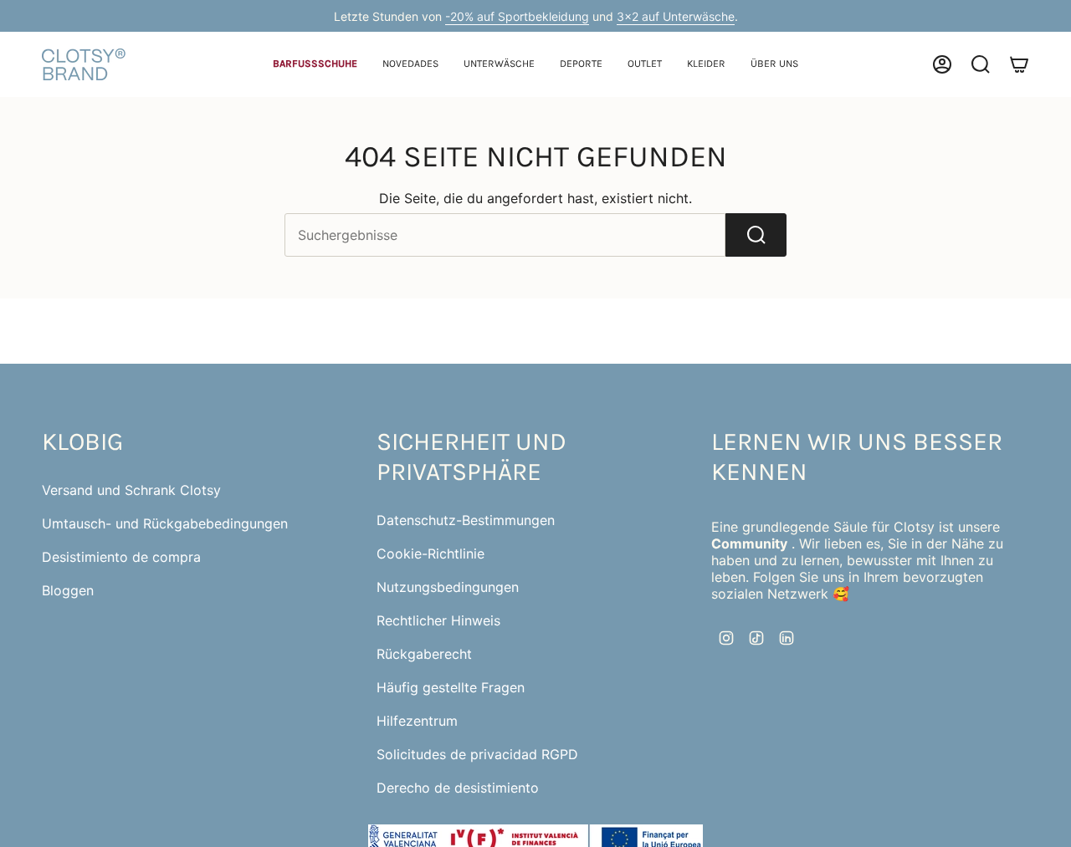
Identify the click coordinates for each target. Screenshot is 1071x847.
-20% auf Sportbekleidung (517, 16)
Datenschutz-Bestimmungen (466, 520)
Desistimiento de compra (121, 557)
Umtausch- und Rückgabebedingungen (165, 523)
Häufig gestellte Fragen (451, 687)
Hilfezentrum (417, 720)
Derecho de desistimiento (458, 787)
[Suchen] (756, 235)
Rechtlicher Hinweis (438, 620)
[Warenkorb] (1019, 64)
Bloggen (68, 590)
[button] (315, 64)
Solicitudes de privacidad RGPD (477, 754)
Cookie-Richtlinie (430, 553)
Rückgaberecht (424, 653)
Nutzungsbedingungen (448, 587)
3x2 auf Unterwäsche (676, 16)
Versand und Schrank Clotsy (131, 490)
